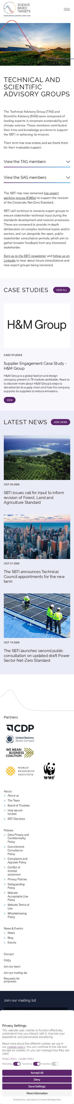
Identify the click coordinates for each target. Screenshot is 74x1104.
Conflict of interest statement (14, 870)
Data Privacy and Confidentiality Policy (18, 838)
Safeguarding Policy (16, 886)
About (8, 791)
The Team (14, 800)
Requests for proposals (12, 980)
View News (60, 422)
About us (13, 795)
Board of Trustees (19, 805)
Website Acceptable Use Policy (18, 896)
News (11, 933)
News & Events (13, 928)
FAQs (7, 960)
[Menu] (67, 9)
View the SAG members (25, 177)
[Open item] (20, 728)
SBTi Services (16, 819)
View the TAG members (25, 161)
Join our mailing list (15, 972)
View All (61, 290)
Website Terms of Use (18, 906)
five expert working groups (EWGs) (31, 195)
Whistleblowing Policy (17, 915)
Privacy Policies (17, 879)
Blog (10, 938)
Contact (9, 953)
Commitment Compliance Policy (16, 850)
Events (12, 942)
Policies (8, 830)
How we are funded (15, 812)
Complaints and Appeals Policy (18, 860)
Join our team (12, 966)
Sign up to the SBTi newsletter (25, 255)
